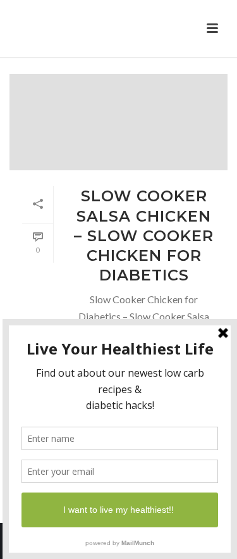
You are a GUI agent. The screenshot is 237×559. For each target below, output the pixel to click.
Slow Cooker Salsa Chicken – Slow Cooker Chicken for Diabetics (144, 235)
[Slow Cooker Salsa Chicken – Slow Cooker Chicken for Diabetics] (118, 122)
